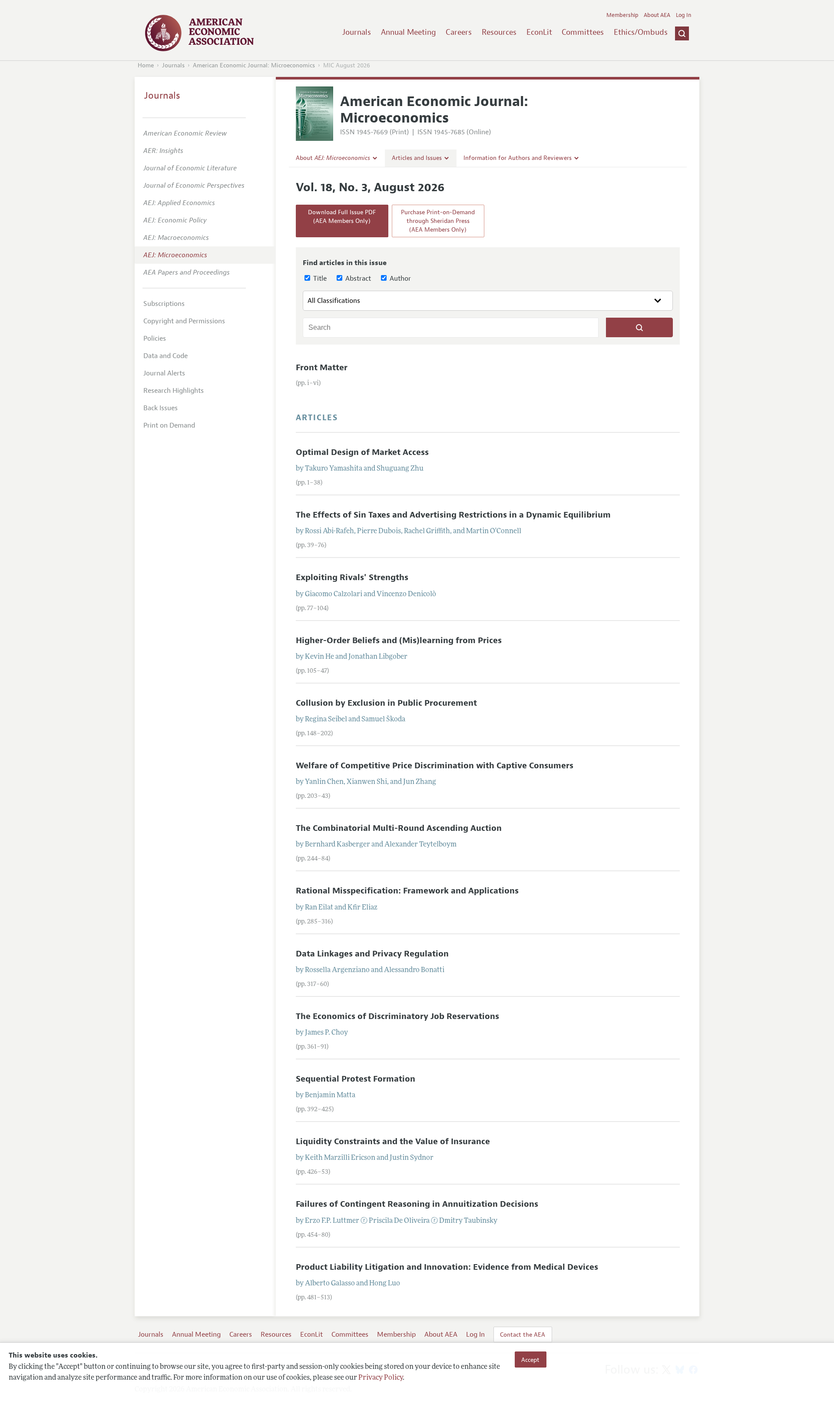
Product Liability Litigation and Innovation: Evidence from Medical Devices (447, 1267)
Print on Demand (169, 425)
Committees (583, 32)
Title (319, 278)
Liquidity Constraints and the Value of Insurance (393, 1141)
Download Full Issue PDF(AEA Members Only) (342, 217)
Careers (459, 32)
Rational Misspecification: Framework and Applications (407, 891)
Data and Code (165, 356)
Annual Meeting (408, 32)
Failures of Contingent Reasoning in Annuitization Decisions (417, 1204)
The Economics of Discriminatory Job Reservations (397, 1016)
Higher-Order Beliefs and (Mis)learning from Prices (399, 640)
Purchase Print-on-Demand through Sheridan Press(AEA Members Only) (438, 221)
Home (146, 65)
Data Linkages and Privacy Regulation (372, 954)
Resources (499, 32)
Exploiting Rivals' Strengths (352, 577)
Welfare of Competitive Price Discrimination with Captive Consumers (434, 765)
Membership (622, 15)
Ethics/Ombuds (641, 32)
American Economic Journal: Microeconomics (254, 65)
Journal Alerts (164, 373)
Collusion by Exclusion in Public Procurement (386, 703)
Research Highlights (173, 390)
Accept (530, 1359)
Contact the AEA (522, 1334)
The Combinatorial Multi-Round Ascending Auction (399, 828)
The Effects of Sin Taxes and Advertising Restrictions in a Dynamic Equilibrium (453, 515)
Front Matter (322, 367)
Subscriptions (164, 303)
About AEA (657, 15)
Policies (154, 338)
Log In (683, 15)
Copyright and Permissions (184, 321)
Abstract (357, 278)
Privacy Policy (380, 1377)
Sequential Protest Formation (355, 1079)
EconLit (539, 32)
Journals (356, 32)
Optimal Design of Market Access (362, 452)
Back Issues (160, 408)
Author (399, 278)
